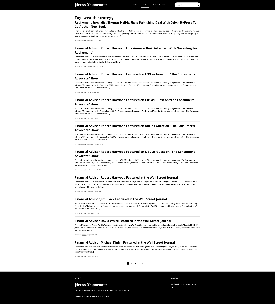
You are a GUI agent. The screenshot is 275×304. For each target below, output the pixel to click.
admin (84, 41)
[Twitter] (172, 287)
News (145, 5)
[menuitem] (135, 5)
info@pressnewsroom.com (185, 284)
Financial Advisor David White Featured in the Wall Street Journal (123, 221)
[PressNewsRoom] (91, 5)
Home (135, 5)
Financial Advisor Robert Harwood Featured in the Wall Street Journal (126, 177)
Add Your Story (158, 5)
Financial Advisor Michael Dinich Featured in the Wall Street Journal (125, 242)
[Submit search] (198, 4)
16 (143, 263)
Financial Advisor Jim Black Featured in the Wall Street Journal (121, 199)
